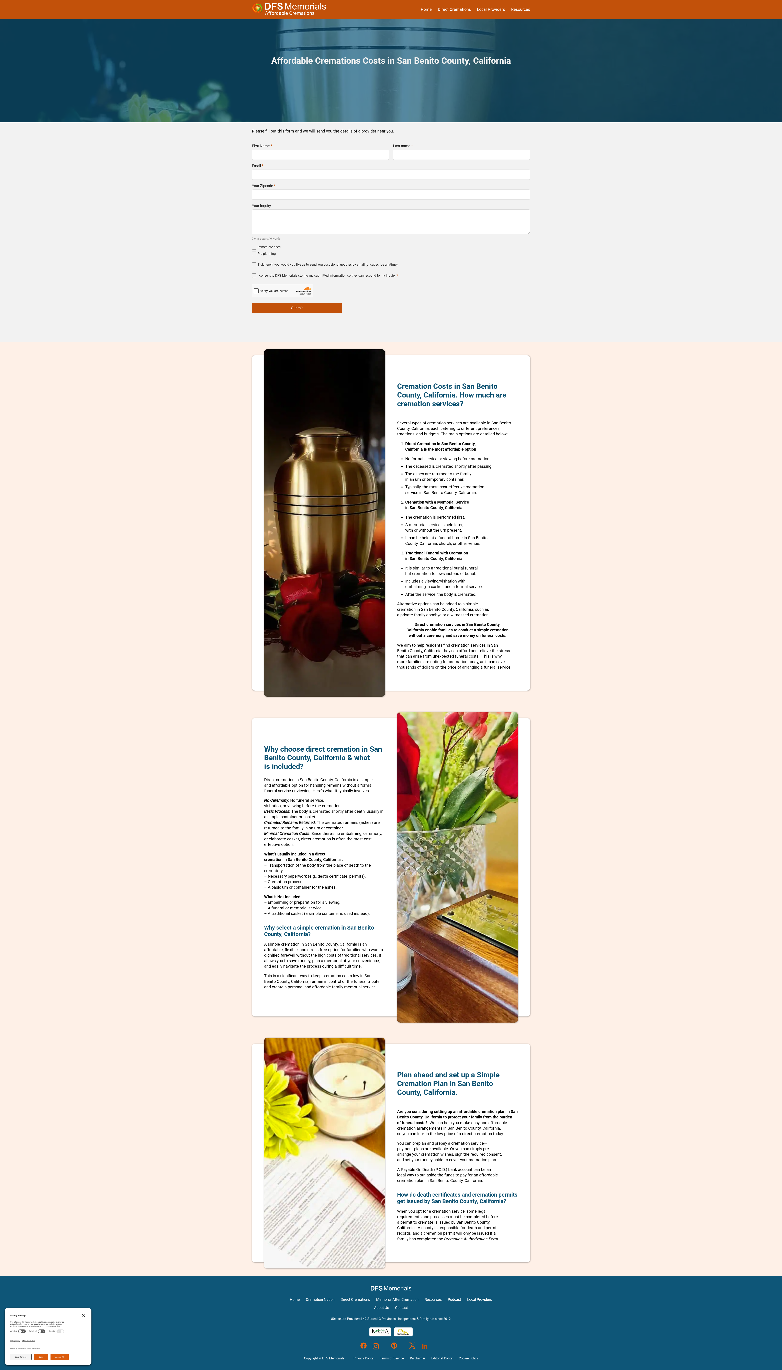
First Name (262, 146)
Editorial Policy (442, 1358)
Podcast (454, 1300)
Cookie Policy (468, 1358)
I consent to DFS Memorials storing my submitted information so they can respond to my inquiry (328, 275)
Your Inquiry (261, 206)
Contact (401, 1308)
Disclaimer (417, 1358)
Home (426, 9)
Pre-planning (267, 254)
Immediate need (269, 247)
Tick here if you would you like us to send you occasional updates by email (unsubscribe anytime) (328, 264)
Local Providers (491, 9)
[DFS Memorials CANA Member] (403, 1332)
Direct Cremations (454, 9)
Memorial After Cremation (397, 1300)
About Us (381, 1308)
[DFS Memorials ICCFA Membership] (380, 1332)
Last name (403, 146)
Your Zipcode (264, 186)
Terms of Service (392, 1358)
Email (257, 166)
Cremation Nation (320, 1300)
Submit (297, 308)
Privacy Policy (364, 1358)
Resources (520, 9)
